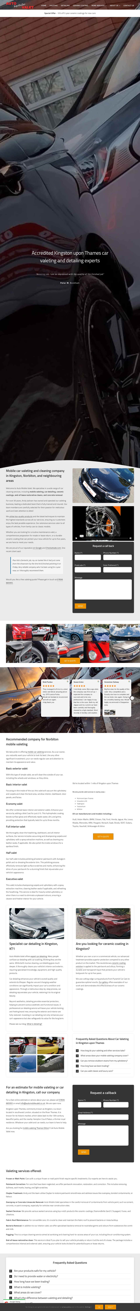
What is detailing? (34, 1023)
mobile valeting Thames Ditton (36, 1128)
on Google (37, 547)
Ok (99, 1307)
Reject (110, 1307)
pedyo (76, 682)
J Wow (107, 682)
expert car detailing (39, 956)
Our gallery (103, 982)
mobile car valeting (36, 751)
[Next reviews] (132, 698)
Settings (88, 1307)
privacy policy (66, 1307)
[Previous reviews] (40, 698)
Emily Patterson (49, 682)
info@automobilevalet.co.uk (33, 1103)
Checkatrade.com (53, 547)
